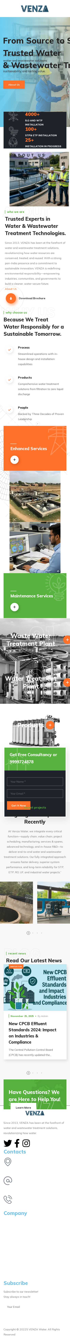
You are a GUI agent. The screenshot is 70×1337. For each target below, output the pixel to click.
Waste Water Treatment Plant (30, 640)
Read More (35, 987)
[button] (64, 8)
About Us (14, 84)
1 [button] (28, 933)
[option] (35, 1014)
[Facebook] (17, 1143)
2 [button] (32, 933)
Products (30, 725)
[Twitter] (8, 1143)
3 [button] (37, 933)
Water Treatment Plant (31, 682)
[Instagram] (26, 1143)
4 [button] (41, 933)
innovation (16, 966)
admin (44, 1016)
